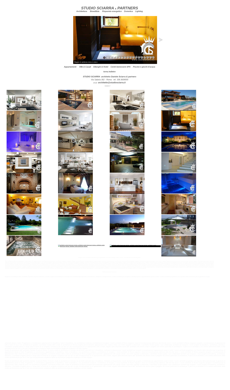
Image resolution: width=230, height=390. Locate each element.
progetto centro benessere (25, 327)
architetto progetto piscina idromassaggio (87, 333)
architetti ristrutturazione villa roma (14, 312)
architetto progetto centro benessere (34, 317)
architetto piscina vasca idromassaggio (35, 336)
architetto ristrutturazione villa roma (34, 308)
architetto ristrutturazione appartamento (35, 303)
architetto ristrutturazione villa (28, 298)
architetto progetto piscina (25, 332)
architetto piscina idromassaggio (22, 338)
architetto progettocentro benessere (90, 317)
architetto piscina (88, 338)
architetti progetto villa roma (32, 287)
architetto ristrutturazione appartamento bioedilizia (42, 293)
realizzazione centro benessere (34, 322)
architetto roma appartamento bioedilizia (37, 280)
